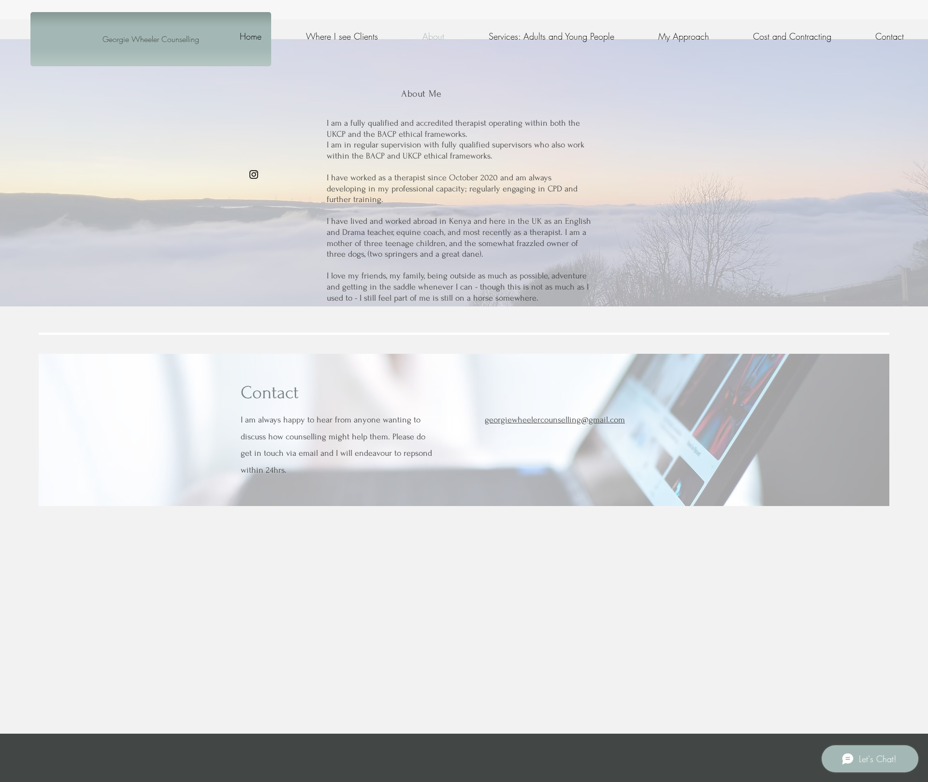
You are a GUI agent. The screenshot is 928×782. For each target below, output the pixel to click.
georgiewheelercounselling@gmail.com (555, 419)
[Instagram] (254, 174)
